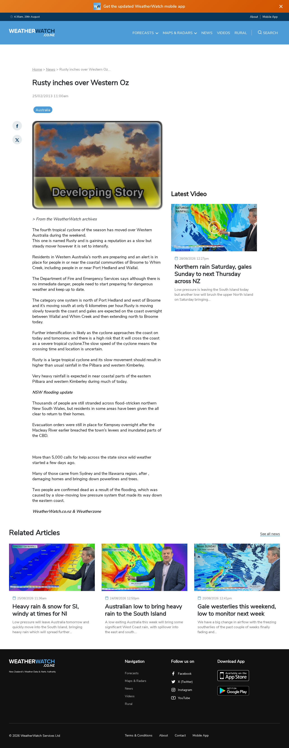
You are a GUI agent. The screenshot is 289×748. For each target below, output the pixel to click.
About (254, 17)
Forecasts (143, 32)
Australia (43, 110)
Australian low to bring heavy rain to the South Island (143, 610)
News (206, 32)
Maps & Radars (178, 32)
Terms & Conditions (138, 735)
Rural (241, 32)
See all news (270, 534)
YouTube (184, 698)
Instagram (185, 690)
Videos (223, 32)
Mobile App (270, 17)
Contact (180, 735)
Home (37, 69)
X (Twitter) (185, 682)
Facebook (184, 674)
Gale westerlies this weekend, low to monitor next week (237, 610)
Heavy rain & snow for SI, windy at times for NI (45, 610)
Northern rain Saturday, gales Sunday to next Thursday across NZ (213, 274)
